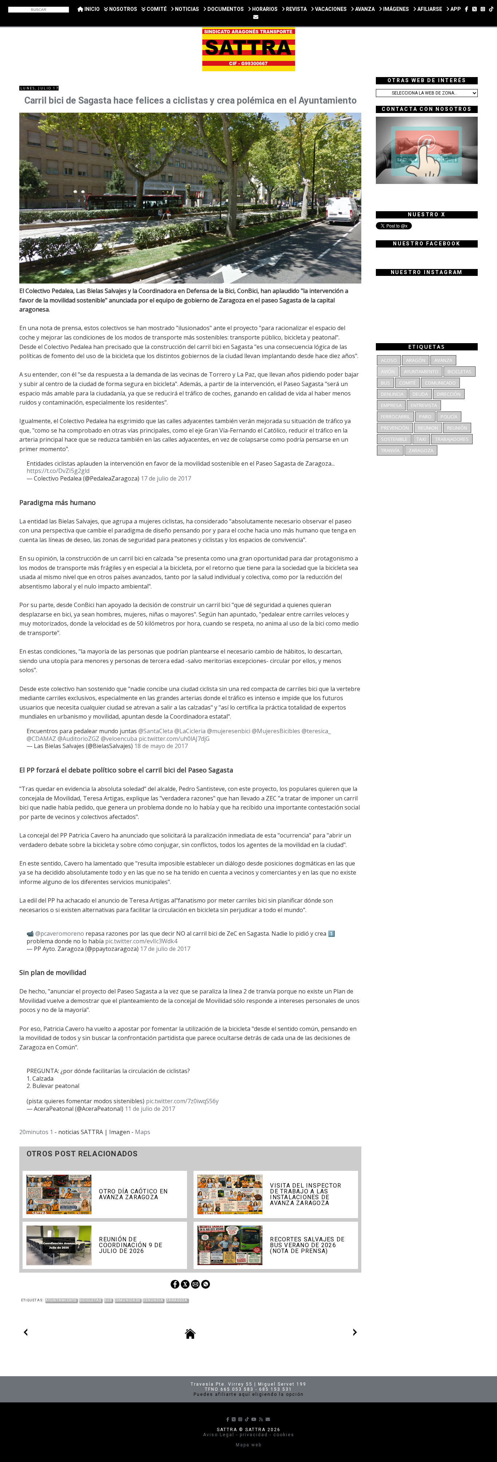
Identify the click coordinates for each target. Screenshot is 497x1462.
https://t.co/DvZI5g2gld (58, 471)
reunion (428, 428)
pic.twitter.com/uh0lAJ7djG (174, 739)
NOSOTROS (122, 9)
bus (108, 1300)
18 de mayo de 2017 (161, 746)
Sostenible (394, 439)
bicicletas (90, 1300)
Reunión (457, 428)
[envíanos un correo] (256, 17)
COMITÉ (156, 9)
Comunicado (127, 1300)
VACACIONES (330, 9)
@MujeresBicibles (276, 731)
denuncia (153, 1300)
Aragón (415, 360)
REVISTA (296, 9)
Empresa (391, 405)
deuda (420, 394)
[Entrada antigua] (355, 1334)
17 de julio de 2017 (166, 478)
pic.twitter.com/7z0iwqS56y (182, 1101)
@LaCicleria (190, 731)
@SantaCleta (155, 731)
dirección (449, 394)
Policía (449, 416)
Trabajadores (452, 439)
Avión (388, 371)
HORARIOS (264, 9)
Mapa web (249, 1444)
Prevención (395, 428)
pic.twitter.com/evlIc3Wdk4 (141, 941)
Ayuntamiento (61, 1300)
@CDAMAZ (41, 739)
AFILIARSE (429, 9)
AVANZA (364, 9)
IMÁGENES (395, 9)
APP (455, 9)
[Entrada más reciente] (25, 1334)
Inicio (91, 9)
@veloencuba (119, 739)
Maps (142, 1132)
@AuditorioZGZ (78, 739)
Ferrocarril (395, 416)
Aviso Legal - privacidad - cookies (248, 1434)
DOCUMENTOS (225, 9)
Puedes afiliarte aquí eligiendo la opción (249, 1394)
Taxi (421, 439)
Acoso (389, 360)
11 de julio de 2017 (150, 1109)
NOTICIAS (186, 9)
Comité (407, 382)
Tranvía (390, 450)
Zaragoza (177, 1300)
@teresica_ (316, 731)
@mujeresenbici (228, 731)
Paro (425, 416)
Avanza (443, 360)
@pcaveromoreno (59, 933)
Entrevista (424, 405)
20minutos (33, 1132)
